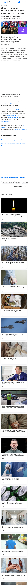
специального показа (10, 101)
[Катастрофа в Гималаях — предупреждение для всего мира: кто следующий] (14, 233)
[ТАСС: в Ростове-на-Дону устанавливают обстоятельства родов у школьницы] (14, 353)
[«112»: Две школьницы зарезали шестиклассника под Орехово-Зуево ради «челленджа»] (14, 209)
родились (19, 109)
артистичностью (6, 121)
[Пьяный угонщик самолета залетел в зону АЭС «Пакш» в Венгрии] (14, 329)
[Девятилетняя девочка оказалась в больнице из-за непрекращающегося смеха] (14, 521)
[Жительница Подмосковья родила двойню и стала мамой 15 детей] (14, 305)
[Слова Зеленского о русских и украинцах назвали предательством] (14, 449)
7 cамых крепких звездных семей (11, 140)
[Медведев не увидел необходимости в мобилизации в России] (14, 377)
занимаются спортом (12, 115)
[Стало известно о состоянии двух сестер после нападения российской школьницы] (14, 545)
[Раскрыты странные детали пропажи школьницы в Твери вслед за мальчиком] (14, 257)
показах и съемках (13, 117)
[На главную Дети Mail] (8, 2)
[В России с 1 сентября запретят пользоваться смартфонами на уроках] (14, 569)
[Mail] (5, 2)
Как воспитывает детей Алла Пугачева (13, 177)
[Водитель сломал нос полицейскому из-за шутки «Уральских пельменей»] (14, 401)
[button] (5, 24)
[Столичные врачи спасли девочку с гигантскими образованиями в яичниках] (14, 473)
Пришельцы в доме (7, 103)
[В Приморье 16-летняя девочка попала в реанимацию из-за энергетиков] (14, 497)
